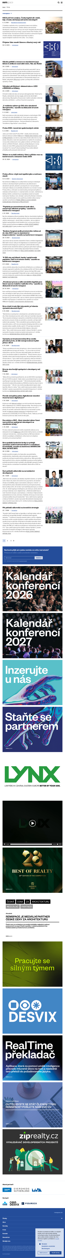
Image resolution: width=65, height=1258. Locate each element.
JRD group (16, 79)
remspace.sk (58, 1212)
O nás (4, 1230)
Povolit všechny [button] (56, 1252)
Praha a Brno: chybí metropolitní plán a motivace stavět (22, 175)
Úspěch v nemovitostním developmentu (21, 301)
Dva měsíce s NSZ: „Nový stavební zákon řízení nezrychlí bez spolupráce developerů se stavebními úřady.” (21, 422)
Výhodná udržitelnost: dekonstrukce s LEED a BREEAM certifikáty (20, 87)
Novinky (5, 1226)
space (17, 432)
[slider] (31, 844)
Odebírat (38, 558)
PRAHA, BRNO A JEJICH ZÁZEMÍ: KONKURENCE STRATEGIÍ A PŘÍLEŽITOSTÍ (19, 201)
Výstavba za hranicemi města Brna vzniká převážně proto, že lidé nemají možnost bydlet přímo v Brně (21, 340)
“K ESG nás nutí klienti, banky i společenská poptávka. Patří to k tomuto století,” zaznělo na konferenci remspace (21, 259)
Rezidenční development (18, 22)
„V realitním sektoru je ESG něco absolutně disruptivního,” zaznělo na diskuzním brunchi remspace (20, 107)
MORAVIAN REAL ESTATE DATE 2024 (21, 334)
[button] (32, 823)
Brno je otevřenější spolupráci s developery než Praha (21, 370)
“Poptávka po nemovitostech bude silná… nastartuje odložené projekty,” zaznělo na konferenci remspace (19, 208)
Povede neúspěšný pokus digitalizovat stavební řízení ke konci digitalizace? (21, 396)
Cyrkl (21, 96)
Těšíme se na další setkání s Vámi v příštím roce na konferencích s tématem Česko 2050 (22, 155)
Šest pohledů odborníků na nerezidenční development (19, 472)
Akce (4, 1222)
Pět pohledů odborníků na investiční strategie (21, 507)
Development (15, 213)
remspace (15, 45)
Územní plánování (17, 178)
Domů (4, 7)
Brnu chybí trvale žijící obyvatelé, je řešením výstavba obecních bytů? (20, 307)
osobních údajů (23, 561)
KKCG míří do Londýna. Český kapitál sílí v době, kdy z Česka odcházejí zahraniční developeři (21, 18)
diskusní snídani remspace (16, 411)
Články (5, 1218)
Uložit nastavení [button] (44, 1252)
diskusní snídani (17, 403)
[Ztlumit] (57, 844)
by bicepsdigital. (6, 1254)
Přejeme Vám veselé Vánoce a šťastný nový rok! (22, 42)
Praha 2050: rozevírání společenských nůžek (21, 128)
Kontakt (5, 1233)
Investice (14, 510)
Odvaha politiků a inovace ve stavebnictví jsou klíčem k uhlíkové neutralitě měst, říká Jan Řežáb (22, 62)
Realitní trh (14, 131)
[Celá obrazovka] (60, 844)
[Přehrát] (5, 844)
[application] (32, 823)
